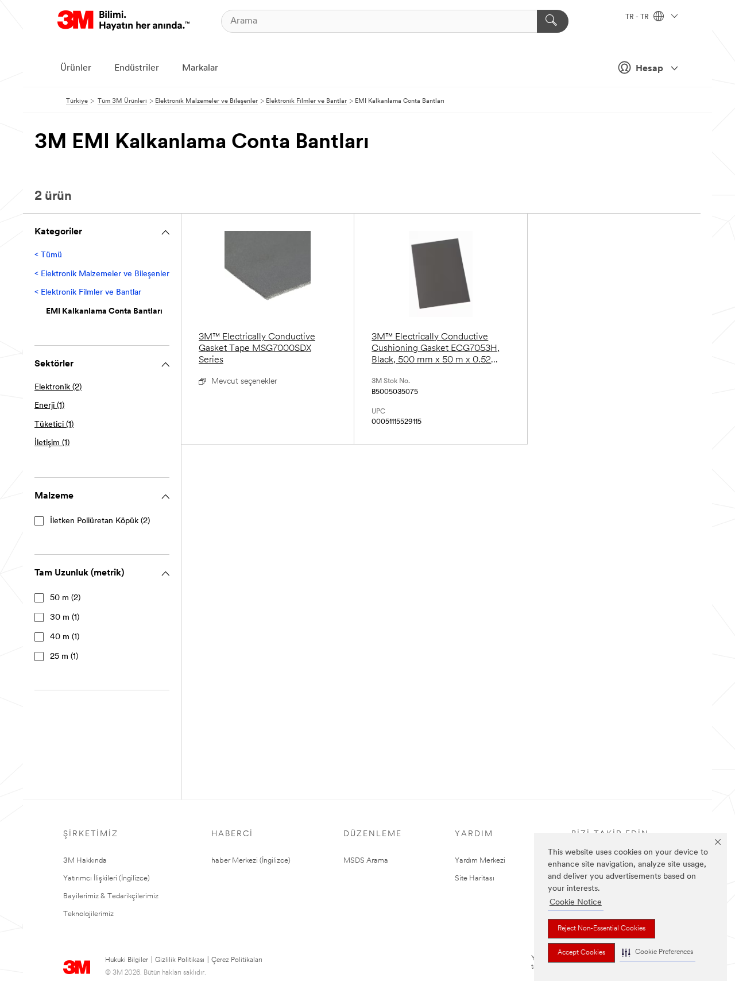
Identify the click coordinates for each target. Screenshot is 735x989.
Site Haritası (474, 878)
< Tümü (48, 255)
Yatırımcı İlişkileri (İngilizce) (106, 878)
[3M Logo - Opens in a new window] (123, 21)
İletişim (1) (51, 443)
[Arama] (552, 21)
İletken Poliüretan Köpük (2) (100, 521)
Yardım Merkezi (480, 860)
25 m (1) (64, 656)
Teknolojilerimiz (88, 914)
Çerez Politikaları (236, 960)
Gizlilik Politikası (179, 960)
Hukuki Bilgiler (126, 960)
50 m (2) (65, 598)
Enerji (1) (49, 405)
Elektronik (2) (58, 387)
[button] (657, 952)
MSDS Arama (365, 860)
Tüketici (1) (54, 424)
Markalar (200, 68)
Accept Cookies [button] (581, 952)
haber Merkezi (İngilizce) (251, 860)
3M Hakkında (85, 860)
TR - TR (638, 17)
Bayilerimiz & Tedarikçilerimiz (110, 896)
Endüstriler (136, 68)
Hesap (649, 69)
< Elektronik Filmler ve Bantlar (87, 292)
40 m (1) (64, 637)
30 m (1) (64, 617)
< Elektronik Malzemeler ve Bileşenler (101, 274)
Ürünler (75, 68)
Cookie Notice (576, 902)
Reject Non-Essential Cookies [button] (601, 928)
